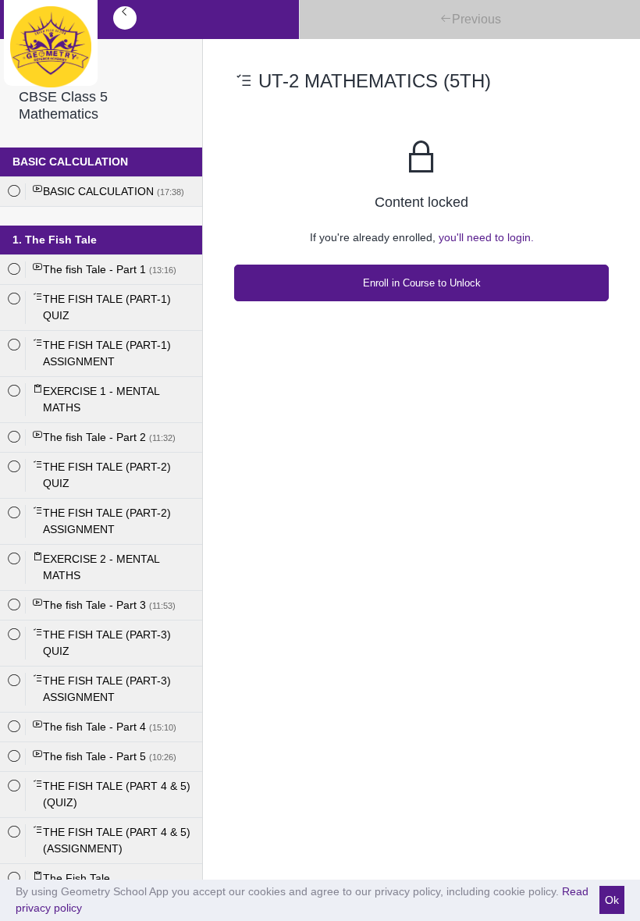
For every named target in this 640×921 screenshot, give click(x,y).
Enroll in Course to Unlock (422, 283)
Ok (612, 900)
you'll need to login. (486, 237)
